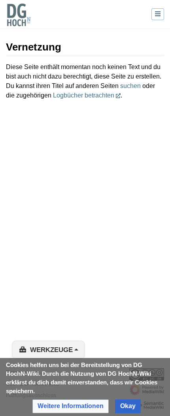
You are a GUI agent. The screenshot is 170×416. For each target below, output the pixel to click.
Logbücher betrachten (83, 95)
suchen (130, 85)
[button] (70, 406)
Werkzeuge (51, 350)
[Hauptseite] (18, 19)
